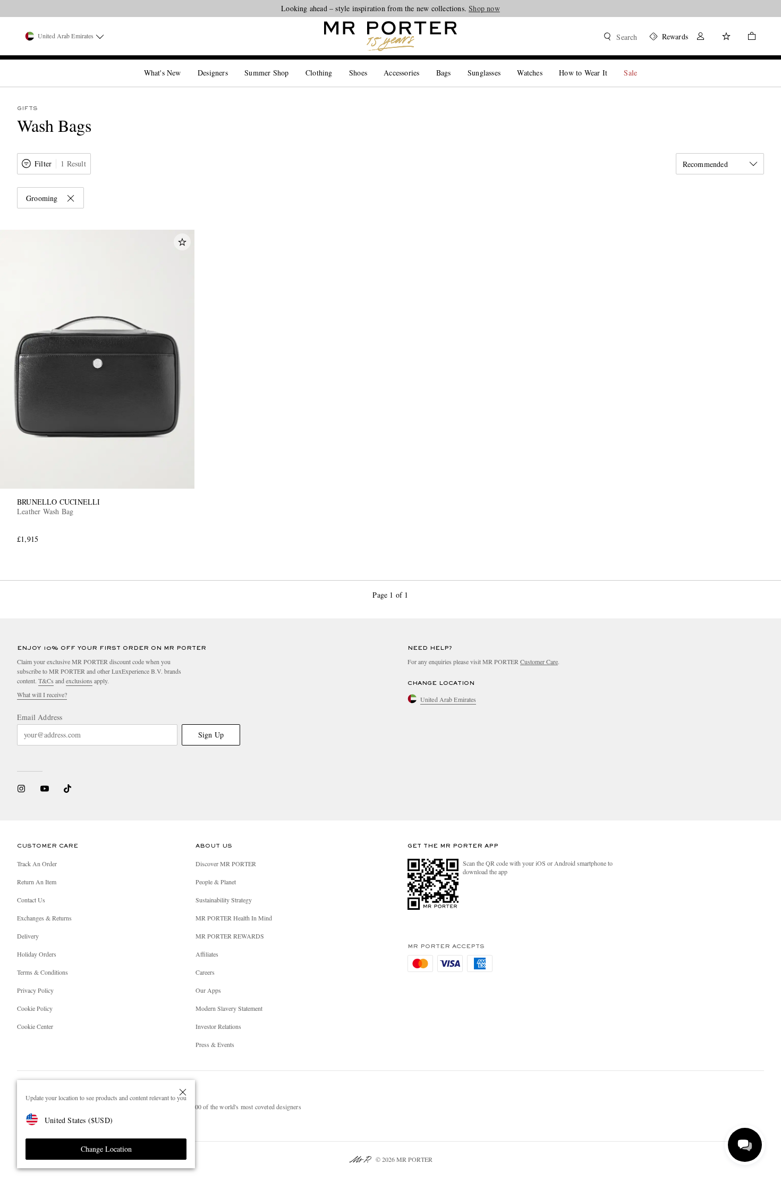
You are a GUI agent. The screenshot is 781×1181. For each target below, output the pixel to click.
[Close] (182, 1092)
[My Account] (701, 37)
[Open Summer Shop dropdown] (292, 64)
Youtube (44, 788)
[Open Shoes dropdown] (371, 64)
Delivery (28, 936)
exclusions (79, 680)
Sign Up (211, 735)
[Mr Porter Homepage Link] (390, 36)
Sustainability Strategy (224, 899)
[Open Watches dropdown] (546, 64)
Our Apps (208, 990)
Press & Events (215, 1044)
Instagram (21, 788)
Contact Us (31, 899)
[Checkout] (747, 37)
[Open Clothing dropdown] (336, 64)
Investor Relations (218, 1026)
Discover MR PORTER (226, 863)
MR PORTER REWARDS (230, 936)
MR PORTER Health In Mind (234, 918)
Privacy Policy (35, 990)
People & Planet (216, 881)
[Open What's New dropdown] (185, 64)
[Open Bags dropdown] (455, 64)
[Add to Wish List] (182, 241)
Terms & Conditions (42, 972)
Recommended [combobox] (705, 164)
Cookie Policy (35, 1008)
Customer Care (539, 661)
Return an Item (36, 881)
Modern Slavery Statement (229, 1008)
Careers (205, 972)
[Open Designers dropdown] (232, 64)
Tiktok (67, 788)
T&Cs (46, 680)
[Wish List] (726, 37)
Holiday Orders (36, 954)
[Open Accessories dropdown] (423, 64)
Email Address (40, 717)
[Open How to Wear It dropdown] (611, 64)
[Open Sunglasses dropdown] (504, 64)
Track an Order (37, 863)
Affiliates (207, 954)
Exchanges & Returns (44, 918)
